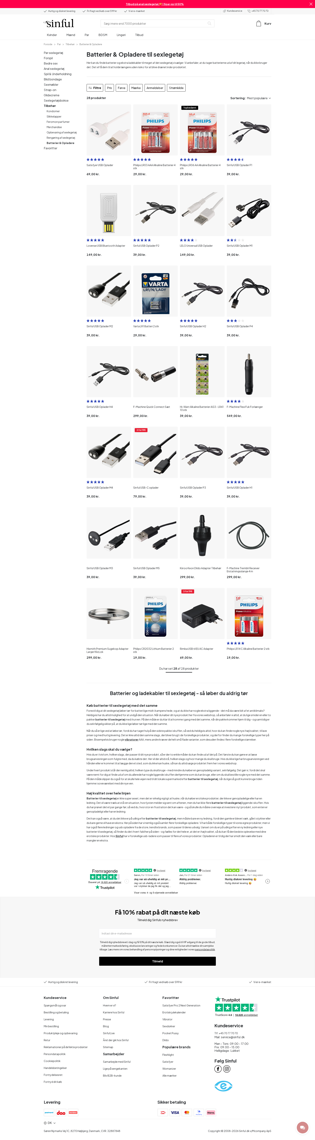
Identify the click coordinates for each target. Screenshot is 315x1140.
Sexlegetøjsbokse (56, 100)
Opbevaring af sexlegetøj (62, 132)
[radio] (88, 159)
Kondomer (53, 111)
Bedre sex (51, 63)
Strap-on (50, 90)
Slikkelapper (54, 116)
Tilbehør (50, 106)
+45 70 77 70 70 (260, 11)
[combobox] (153, 23)
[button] (311, 4)
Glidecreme (51, 95)
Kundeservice (234, 11)
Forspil (48, 58)
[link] (48, 44)
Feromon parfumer (58, 121)
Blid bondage (53, 79)
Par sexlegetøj (53, 53)
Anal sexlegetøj (54, 69)
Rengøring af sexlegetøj (61, 137)
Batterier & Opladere (60, 143)
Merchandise (54, 127)
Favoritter (50, 148)
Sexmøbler (51, 84)
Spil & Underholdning (57, 74)
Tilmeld (157, 961)
